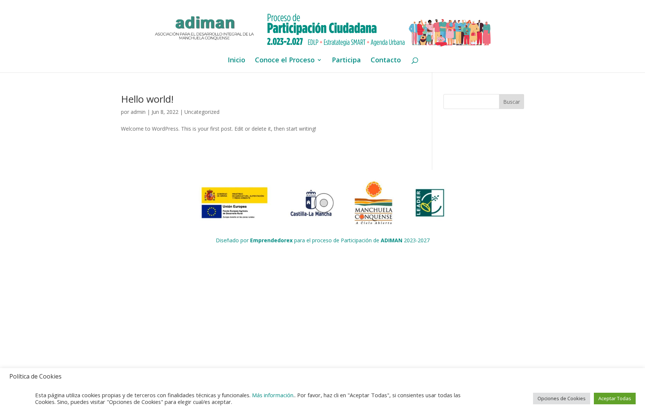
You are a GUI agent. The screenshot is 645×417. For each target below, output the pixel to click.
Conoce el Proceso (285, 60)
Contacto (386, 60)
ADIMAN (391, 240)
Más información (272, 395)
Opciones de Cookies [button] (562, 398)
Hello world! (147, 99)
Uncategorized (201, 111)
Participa (346, 60)
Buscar (511, 101)
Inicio (236, 60)
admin (138, 111)
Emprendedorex (271, 240)
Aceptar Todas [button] (614, 398)
